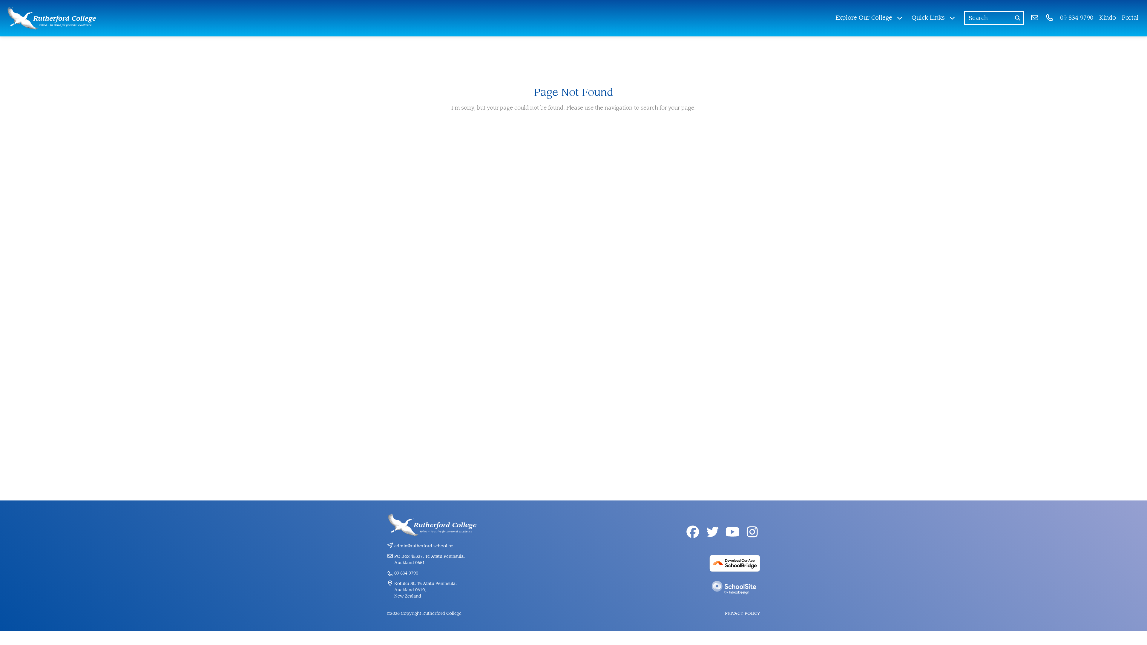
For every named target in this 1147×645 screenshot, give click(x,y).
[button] (869, 18)
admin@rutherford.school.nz (423, 546)
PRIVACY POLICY (742, 613)
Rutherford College (441, 613)
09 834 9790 (406, 573)
